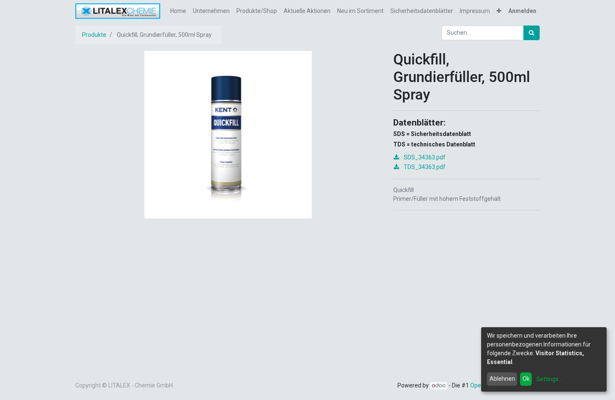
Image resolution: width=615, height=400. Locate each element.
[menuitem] (178, 11)
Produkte (94, 34)
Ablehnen (502, 378)
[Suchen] (531, 33)
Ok (526, 378)
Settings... (549, 379)
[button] (499, 11)
